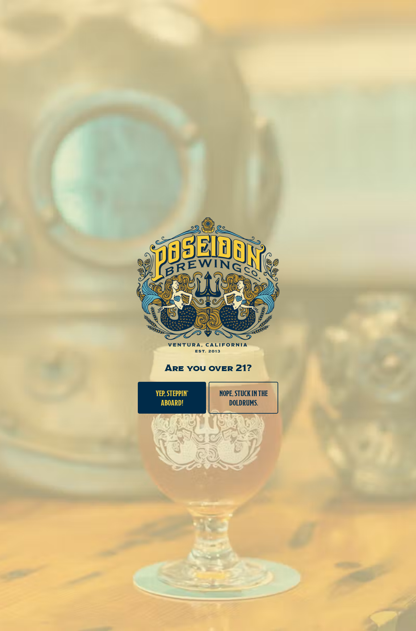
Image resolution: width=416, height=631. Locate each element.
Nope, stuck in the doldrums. (243, 397)
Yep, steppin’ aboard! (172, 397)
